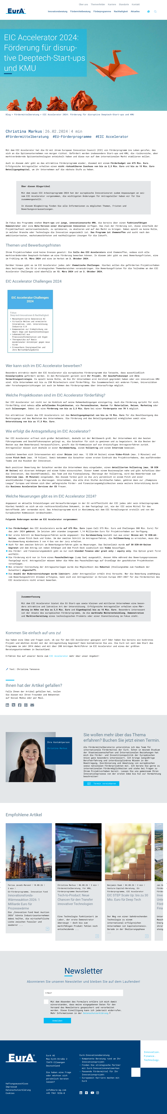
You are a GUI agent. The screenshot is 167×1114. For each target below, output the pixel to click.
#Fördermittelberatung (29, 136)
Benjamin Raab (114, 885)
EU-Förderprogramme (18, 891)
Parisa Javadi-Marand (19, 885)
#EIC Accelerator (113, 136)
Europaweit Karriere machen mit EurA (100, 1079)
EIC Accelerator (58, 656)
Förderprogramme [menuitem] (102, 11)
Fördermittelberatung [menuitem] (80, 11)
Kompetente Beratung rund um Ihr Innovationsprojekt (101, 1060)
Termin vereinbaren (104, 783)
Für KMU (87, 888)
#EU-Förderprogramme (74, 136)
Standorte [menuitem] (124, 4)
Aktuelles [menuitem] (135, 11)
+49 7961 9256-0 (55, 1093)
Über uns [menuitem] (83, 4)
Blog (8, 114)
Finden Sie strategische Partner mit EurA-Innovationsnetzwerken (101, 1067)
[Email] (32, 704)
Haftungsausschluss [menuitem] (17, 1083)
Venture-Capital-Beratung (121, 888)
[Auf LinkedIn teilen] (7, 704)
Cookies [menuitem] (10, 1093)
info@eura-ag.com (56, 1090)
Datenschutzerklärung (95, 1013)
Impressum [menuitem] (11, 1086)
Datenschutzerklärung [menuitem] (18, 1090)
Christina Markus (24, 131)
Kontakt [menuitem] (136, 4)
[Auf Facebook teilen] (19, 704)
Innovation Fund (39, 891)
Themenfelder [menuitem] (98, 4)
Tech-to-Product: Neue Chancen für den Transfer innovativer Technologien (75, 899)
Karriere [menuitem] (112, 4)
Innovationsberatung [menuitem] (57, 11)
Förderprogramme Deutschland (73, 891)
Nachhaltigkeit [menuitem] (121, 11)
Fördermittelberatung (26, 114)
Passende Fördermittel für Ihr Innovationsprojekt (100, 1073)
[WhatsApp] (25, 704)
